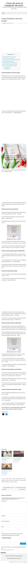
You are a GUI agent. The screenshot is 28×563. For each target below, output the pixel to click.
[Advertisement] (14, 39)
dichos (14, 478)
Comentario (4, 500)
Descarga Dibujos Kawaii (9, 549)
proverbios (11, 481)
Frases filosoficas (19, 478)
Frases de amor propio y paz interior (9, 64)
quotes (15, 481)
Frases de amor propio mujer (8, 61)
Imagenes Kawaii (12, 561)
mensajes (7, 481)
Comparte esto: (7, 67)
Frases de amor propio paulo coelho (9, 65)
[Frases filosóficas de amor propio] (7, 454)
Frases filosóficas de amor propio (9, 56)
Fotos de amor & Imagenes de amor (14, 4)
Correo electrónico (6, 521)
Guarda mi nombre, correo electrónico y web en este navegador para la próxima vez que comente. (12, 534)
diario (5, 23)
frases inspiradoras (16, 480)
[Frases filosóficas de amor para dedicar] (18, 454)
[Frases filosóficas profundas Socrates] (7, 467)
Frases (7, 478)
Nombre (3, 515)
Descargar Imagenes (23, 561)
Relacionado (7, 68)
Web (2, 526)
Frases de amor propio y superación (9, 62)
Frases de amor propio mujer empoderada (10, 59)
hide (13, 54)
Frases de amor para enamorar (8, 58)
